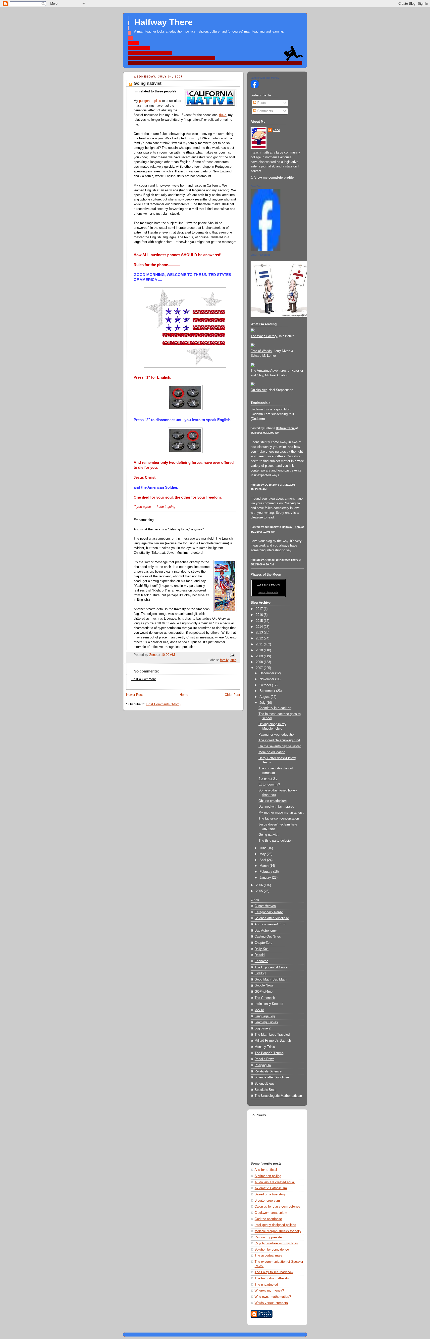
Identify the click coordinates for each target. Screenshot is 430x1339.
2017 (260, 609)
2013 (260, 632)
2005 (260, 891)
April (263, 860)
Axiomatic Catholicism (271, 1188)
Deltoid (260, 955)
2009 (260, 656)
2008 (260, 662)
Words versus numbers (271, 1303)
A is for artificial (266, 1170)
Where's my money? (269, 1290)
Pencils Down (264, 1059)
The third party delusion (275, 840)
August (265, 697)
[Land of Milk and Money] (255, 87)
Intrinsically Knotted (269, 1004)
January (266, 877)
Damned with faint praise (276, 806)
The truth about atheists (272, 1278)
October (266, 685)
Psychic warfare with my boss (276, 1243)
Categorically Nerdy (269, 912)
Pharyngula (263, 1065)
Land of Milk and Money (265, 77)
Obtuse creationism (273, 801)
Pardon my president (269, 1237)
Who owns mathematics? (273, 1297)
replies (156, 101)
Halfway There (163, 22)
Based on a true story (270, 1194)
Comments (264, 111)
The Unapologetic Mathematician (278, 1096)
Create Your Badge (260, 255)
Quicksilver (259, 390)
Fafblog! (260, 973)
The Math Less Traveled (272, 1034)
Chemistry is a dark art (275, 708)
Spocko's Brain (265, 1090)
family (224, 660)
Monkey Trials (265, 1047)
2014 (260, 627)
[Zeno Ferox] (265, 250)
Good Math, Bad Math (270, 979)
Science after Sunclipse (272, 918)
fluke (222, 115)
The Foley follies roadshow (274, 1272)
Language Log (265, 1016)
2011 (260, 644)
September (268, 691)
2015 (260, 621)
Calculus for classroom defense (277, 1206)
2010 (260, 650)
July (263, 703)
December (267, 673)
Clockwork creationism (271, 1213)
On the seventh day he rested (280, 746)
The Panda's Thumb (269, 1053)
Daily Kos (262, 949)
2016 (260, 615)
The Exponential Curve (271, 967)
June (264, 848)
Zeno (276, 130)
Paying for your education (277, 734)
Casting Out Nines (268, 936)
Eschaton (261, 961)
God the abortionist (268, 1219)
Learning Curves (266, 1022)
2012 (260, 638)
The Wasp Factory (264, 336)
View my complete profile (274, 177)
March (264, 865)
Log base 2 (262, 1028)
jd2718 (259, 1010)
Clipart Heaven (265, 906)
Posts (261, 103)
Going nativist (268, 834)
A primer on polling (268, 1176)
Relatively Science (268, 1071)
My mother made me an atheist (281, 812)
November (267, 679)
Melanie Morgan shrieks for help (278, 1231)
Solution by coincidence (272, 1249)
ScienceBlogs (264, 1083)
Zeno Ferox (257, 186)
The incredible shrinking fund (279, 740)
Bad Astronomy (266, 930)
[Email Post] (231, 655)
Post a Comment (143, 679)
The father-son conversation (279, 818)
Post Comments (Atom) (163, 704)
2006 (260, 885)
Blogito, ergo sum (267, 1200)
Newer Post (134, 695)
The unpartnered (266, 1284)
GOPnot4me (263, 991)
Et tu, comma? (269, 784)
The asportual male (268, 1255)
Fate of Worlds (261, 351)
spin (233, 660)
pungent (145, 101)
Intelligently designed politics (275, 1225)
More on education (272, 752)
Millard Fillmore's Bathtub (273, 1040)
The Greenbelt (265, 998)
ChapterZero (263, 943)
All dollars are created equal (275, 1182)
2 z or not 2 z (268, 779)
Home (184, 695)
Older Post (232, 695)
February (266, 871)
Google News (264, 985)
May (263, 854)
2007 (260, 668)
